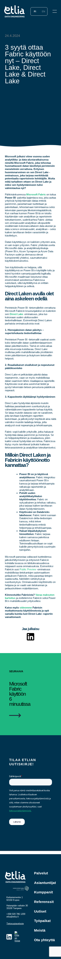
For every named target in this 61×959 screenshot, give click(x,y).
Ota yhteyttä (44, 940)
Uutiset (40, 911)
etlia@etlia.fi (12, 916)
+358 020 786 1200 (15, 914)
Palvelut (41, 873)
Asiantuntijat (45, 883)
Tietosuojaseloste (15, 923)
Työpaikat (42, 921)
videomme (26, 607)
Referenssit (44, 902)
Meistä (39, 930)
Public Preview (28, 569)
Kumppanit (43, 892)
